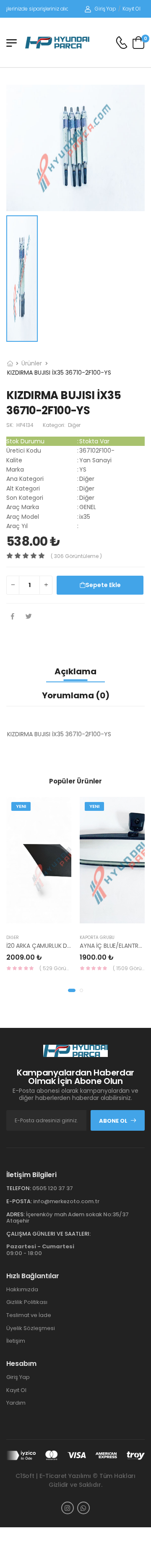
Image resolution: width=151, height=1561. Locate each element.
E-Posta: (19, 1201)
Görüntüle (65, 919)
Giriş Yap (105, 8)
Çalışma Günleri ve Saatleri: (48, 1234)
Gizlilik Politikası (26, 1302)
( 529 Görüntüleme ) (55, 968)
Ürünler (31, 363)
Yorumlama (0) (75, 695)
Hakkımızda (22, 1289)
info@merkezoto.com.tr (66, 1201)
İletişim (15, 1341)
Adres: (15, 1214)
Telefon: (18, 1188)
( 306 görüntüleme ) (76, 556)
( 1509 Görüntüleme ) (129, 968)
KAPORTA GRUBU (97, 937)
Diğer (12, 937)
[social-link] (67, 1508)
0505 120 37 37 (52, 1188)
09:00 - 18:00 (40, 1249)
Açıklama (75, 671)
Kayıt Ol (131, 8)
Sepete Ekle (103, 585)
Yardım (16, 1403)
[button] (72, 990)
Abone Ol (113, 1121)
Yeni (21, 806)
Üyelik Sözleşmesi (30, 1328)
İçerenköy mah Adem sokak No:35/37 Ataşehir (67, 1217)
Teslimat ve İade (28, 1315)
